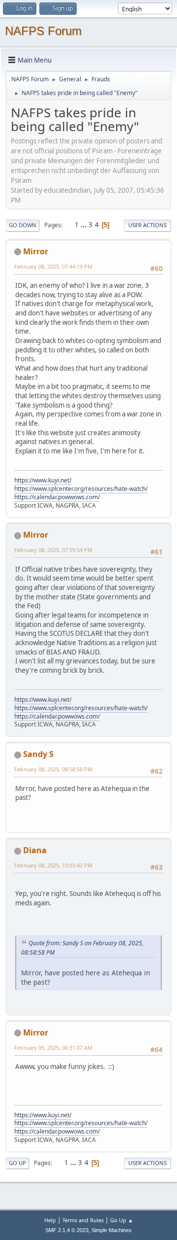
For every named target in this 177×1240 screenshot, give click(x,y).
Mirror (35, 251)
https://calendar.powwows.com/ (57, 497)
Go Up (17, 1163)
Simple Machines (111, 1230)
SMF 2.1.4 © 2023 (66, 1230)
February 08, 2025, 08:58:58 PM (53, 769)
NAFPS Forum (43, 30)
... (84, 224)
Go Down (22, 225)
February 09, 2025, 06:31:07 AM (53, 1047)
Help (50, 1220)
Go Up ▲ (121, 1220)
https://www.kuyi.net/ (42, 480)
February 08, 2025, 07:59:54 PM (53, 549)
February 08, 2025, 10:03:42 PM (53, 865)
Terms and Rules (83, 1220)
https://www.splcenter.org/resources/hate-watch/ (81, 488)
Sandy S (38, 754)
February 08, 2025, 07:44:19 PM (53, 266)
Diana (35, 850)
